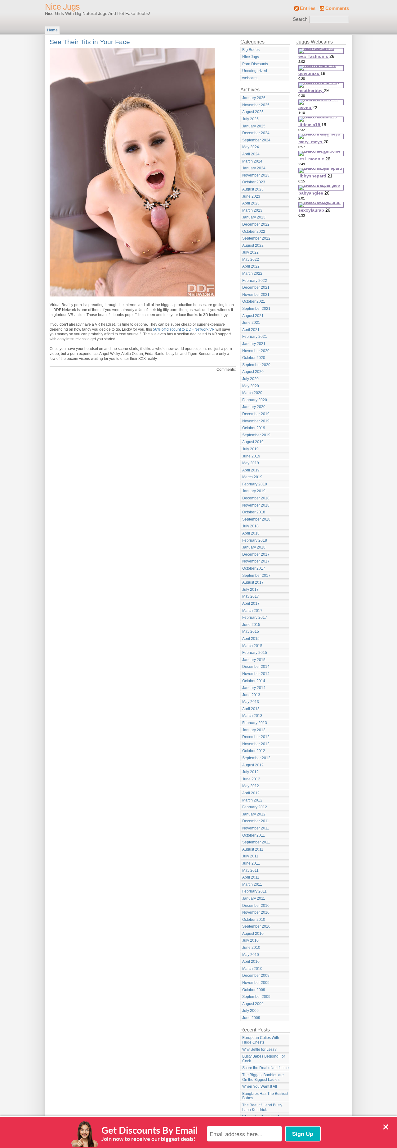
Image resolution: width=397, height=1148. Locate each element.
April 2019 (251, 470)
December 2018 (256, 498)
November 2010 (256, 912)
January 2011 (253, 898)
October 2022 (253, 231)
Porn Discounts (255, 64)
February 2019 (254, 484)
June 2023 (251, 196)
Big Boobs (251, 50)
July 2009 (250, 1010)
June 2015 (251, 624)
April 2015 (251, 638)
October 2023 (253, 182)
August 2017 (253, 582)
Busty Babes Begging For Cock (263, 1058)
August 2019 (253, 442)
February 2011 (254, 891)
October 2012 (253, 751)
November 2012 (256, 744)
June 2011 (251, 863)
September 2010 (256, 926)
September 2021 (256, 308)
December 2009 (256, 975)
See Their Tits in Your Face (90, 41)
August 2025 (253, 112)
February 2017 (254, 617)
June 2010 (251, 947)
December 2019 (256, 414)
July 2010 (250, 940)
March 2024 (252, 161)
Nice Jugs (62, 6)
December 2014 (256, 666)
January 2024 (253, 168)
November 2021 (256, 294)
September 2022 (256, 238)
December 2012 (256, 737)
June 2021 (251, 322)
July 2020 (250, 379)
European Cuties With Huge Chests (260, 1040)
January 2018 (253, 547)
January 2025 (253, 126)
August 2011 (252, 849)
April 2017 (251, 603)
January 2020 (253, 407)
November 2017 (256, 561)
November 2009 (256, 982)
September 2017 (256, 575)
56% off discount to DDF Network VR (184, 329)
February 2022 (254, 280)
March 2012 (252, 800)
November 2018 (256, 505)
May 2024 (250, 147)
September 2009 (256, 996)
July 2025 (250, 119)
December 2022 (256, 224)
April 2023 (251, 203)
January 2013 (253, 730)
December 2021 (256, 287)
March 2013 (252, 716)
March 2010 (252, 969)
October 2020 (253, 358)
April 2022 (251, 266)
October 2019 (253, 428)
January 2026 (253, 98)
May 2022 (250, 259)
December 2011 (255, 821)
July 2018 (250, 526)
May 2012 (250, 786)
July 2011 (250, 856)
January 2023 (253, 217)
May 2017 (250, 596)
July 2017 (250, 589)
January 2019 (253, 491)
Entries (307, 8)
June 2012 (251, 779)
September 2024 (256, 140)
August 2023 (253, 189)
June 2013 (251, 695)
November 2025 (256, 105)
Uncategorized (254, 71)
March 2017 (252, 610)
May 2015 (250, 631)
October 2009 (253, 990)
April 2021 (251, 330)
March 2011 (252, 884)
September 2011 (256, 842)
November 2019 (256, 421)
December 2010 (256, 905)
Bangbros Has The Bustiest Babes (265, 1095)
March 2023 (252, 210)
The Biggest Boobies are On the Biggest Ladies (263, 1077)
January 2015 (253, 660)
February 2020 (254, 400)
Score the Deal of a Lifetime (265, 1068)
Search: (301, 19)
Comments (337, 8)
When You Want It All (259, 1086)
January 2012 (253, 814)
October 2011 (253, 835)
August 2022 (253, 245)
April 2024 (251, 154)
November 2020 (256, 351)
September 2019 (256, 435)
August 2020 (253, 372)
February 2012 (254, 807)
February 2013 (254, 723)
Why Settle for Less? (259, 1049)
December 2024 (256, 133)
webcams (250, 78)
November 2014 (256, 674)
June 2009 (251, 1018)
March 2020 (252, 393)
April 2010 (251, 961)
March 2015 (252, 646)
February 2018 (254, 540)
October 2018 (253, 512)
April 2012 (251, 793)
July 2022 (250, 252)
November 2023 (256, 175)
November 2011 (255, 828)
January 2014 (253, 688)
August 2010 (253, 933)
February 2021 (254, 336)
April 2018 (251, 533)
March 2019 (252, 477)
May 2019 (250, 463)
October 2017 (253, 568)
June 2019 (251, 456)
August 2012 (253, 765)
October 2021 (253, 301)
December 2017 (256, 554)
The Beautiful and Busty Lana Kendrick (262, 1107)
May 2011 (250, 870)
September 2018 (256, 519)
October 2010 (253, 919)
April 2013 (251, 709)
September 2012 (256, 758)
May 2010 (250, 955)
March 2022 (252, 273)
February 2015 (254, 652)
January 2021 (253, 344)
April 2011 (250, 877)
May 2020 (250, 386)
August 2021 (253, 316)
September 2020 (256, 365)
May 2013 (250, 702)
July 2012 (250, 772)
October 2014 (253, 681)
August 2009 (253, 1004)
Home (52, 30)
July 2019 (250, 449)
